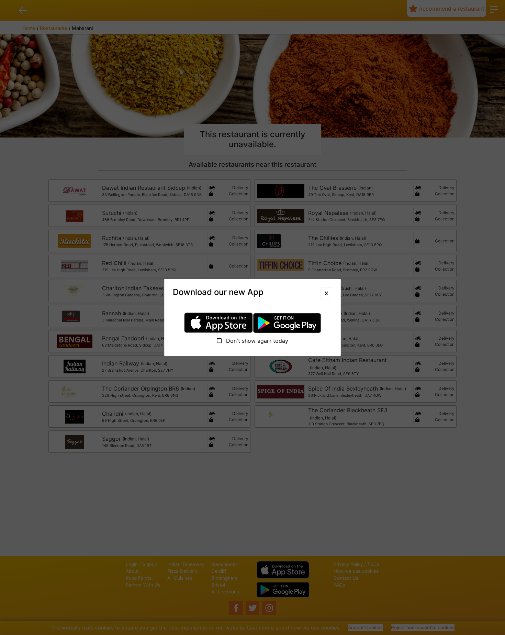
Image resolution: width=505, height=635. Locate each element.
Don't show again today (256, 340)
